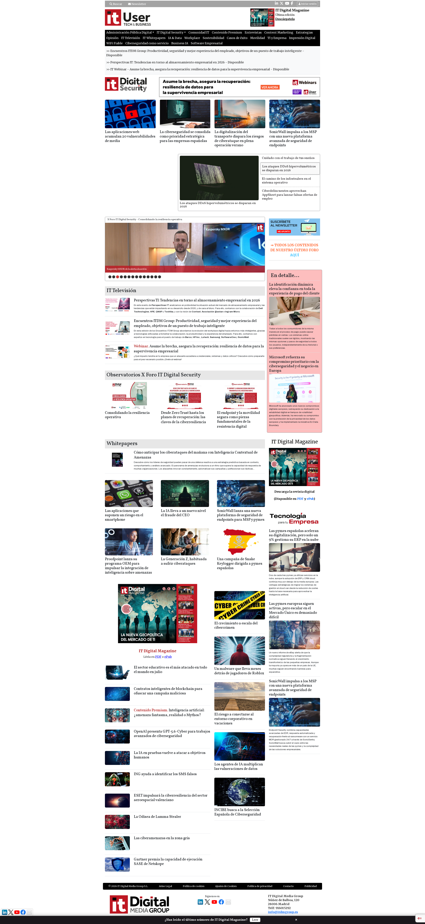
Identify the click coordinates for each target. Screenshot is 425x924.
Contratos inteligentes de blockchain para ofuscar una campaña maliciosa (168, 683)
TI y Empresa (276, 38)
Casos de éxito (237, 38)
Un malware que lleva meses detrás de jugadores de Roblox (239, 663)
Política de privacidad (259, 878)
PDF (158, 649)
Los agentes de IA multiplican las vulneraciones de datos (238, 759)
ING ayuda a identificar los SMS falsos (165, 766)
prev (114, 239)
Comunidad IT (198, 32)
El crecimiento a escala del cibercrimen (236, 617)
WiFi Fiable (114, 43)
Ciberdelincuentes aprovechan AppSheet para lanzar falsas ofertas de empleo (289, 195)
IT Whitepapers (154, 38)
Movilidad (257, 38)
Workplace (192, 38)
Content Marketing (278, 32)
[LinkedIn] (276, 3)
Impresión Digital (302, 38)
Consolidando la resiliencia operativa (127, 407)
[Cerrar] (296, 919)
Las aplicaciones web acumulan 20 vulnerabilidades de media (130, 137)
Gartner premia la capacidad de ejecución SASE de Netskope (168, 854)
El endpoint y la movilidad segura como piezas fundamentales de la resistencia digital (238, 411)
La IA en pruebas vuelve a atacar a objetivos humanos (170, 747)
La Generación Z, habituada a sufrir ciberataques (184, 553)
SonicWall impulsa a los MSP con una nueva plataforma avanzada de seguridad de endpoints (293, 139)
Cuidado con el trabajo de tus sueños (288, 158)
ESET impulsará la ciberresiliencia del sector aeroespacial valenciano (171, 790)
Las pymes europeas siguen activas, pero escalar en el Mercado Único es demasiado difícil (293, 602)
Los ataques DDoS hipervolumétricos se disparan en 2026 (289, 168)
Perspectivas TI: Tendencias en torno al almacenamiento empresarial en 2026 (197, 292)
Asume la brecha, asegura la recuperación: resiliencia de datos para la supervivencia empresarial (199, 341)
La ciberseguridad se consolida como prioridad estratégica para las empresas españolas (185, 137)
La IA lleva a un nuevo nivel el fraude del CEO (183, 505)
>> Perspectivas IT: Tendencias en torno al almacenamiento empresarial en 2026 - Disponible (175, 62)
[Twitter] (281, 3)
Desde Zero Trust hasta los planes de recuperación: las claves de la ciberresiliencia (183, 409)
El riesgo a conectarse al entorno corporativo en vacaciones (234, 711)
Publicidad (310, 878)
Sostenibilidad (213, 38)
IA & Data (175, 38)
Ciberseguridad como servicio (147, 43)
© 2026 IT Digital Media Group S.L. (128, 878)
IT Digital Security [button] (170, 32)
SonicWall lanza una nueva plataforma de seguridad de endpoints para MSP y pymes (240, 507)
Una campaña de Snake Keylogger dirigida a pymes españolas (239, 556)
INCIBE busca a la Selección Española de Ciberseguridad (237, 804)
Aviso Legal (165, 878)
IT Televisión (130, 38)
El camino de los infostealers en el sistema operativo (218, 179)
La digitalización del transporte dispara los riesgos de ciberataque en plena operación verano (239, 139)
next (255, 239)
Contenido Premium (227, 32)
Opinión (112, 38)
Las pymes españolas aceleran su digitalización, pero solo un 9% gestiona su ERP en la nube (294, 527)
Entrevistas (253, 32)
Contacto (288, 878)
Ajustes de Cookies (226, 878)
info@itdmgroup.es (283, 904)
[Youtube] (287, 3)
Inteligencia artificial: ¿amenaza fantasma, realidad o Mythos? (169, 705)
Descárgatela (285, 19)
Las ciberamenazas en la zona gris (162, 830)
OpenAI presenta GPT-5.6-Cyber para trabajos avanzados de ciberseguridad (172, 726)
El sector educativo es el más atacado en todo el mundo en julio (170, 662)
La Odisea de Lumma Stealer (157, 809)
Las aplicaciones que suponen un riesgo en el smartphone (124, 507)
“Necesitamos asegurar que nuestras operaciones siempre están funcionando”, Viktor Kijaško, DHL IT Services (161, 261)
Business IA (179, 43)
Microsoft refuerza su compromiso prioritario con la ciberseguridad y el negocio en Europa (294, 356)
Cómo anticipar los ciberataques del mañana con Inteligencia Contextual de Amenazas (196, 447)
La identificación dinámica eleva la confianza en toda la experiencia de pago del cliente (294, 281)
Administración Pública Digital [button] (129, 32)
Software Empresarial (207, 43)
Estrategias (304, 32)
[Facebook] (292, 3)
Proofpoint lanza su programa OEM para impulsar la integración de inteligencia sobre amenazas (128, 558)
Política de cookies (193, 878)
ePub (168, 649)
